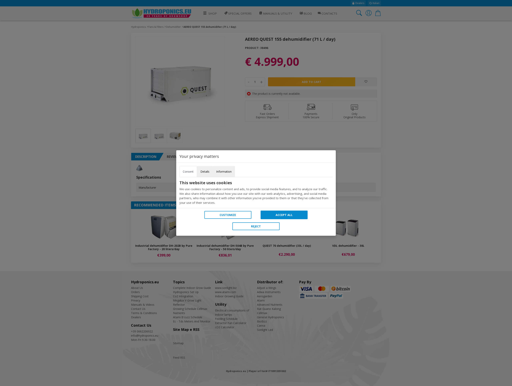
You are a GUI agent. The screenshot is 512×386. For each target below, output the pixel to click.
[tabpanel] (256, 192)
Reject (256, 226)
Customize (228, 215)
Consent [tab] (188, 171)
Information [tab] (224, 171)
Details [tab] (204, 171)
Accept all (284, 215)
